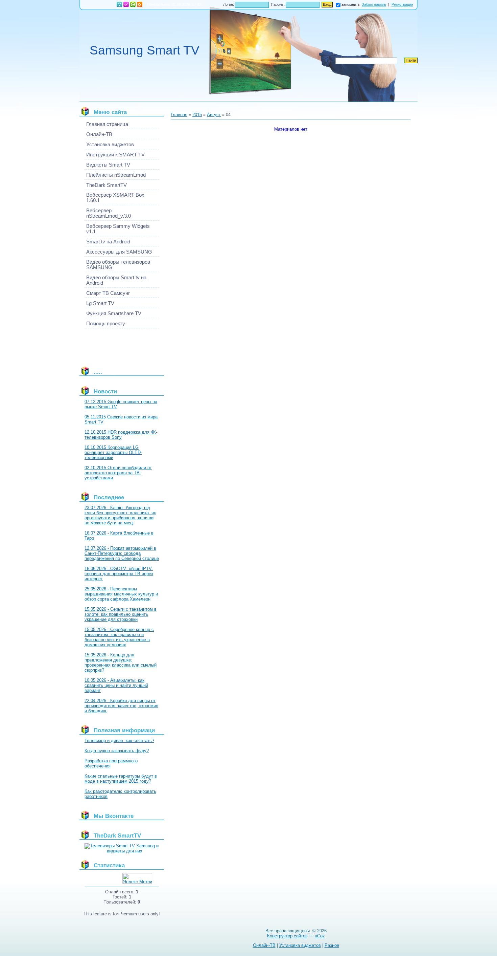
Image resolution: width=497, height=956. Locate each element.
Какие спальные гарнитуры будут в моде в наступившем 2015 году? (121, 779)
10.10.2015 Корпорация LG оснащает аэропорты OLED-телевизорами (113, 452)
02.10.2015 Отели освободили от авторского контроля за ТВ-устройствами (118, 472)
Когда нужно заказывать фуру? (117, 750)
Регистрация (126, 4)
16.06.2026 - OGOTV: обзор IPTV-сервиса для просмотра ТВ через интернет (119, 573)
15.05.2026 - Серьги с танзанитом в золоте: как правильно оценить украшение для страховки (121, 614)
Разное (332, 945)
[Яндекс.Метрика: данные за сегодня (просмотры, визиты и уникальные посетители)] (137, 878)
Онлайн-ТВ (264, 945)
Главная (119, 4)
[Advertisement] (115, 344)
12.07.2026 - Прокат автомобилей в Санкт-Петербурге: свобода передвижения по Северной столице (122, 553)
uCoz (320, 935)
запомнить (350, 4)
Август (214, 114)
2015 (197, 114)
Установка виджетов (300, 945)
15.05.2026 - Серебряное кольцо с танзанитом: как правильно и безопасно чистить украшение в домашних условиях (119, 637)
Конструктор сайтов (287, 935)
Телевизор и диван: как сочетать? (119, 740)
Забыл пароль (374, 4)
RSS (139, 4)
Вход (133, 4)
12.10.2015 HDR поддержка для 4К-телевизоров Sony (121, 435)
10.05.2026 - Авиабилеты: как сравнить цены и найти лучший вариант (116, 685)
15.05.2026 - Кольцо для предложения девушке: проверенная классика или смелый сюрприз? (121, 662)
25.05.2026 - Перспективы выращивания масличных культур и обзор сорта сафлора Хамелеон (121, 594)
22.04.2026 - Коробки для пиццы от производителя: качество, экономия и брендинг (121, 705)
